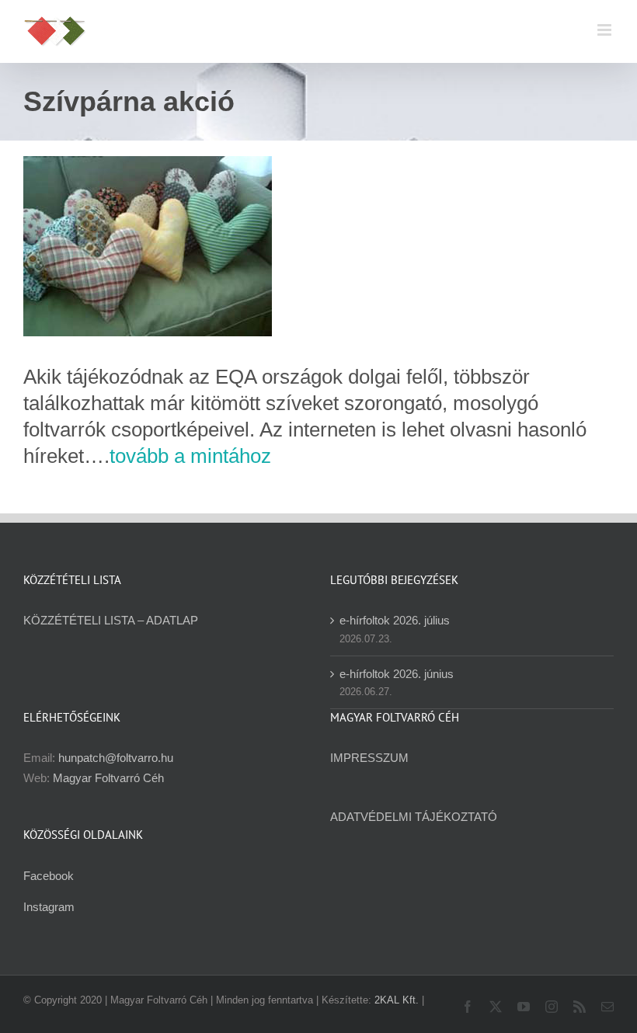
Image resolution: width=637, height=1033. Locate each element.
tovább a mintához (190, 456)
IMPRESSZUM (369, 757)
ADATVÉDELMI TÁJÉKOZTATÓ (413, 816)
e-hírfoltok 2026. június (396, 673)
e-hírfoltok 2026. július (394, 620)
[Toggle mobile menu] (605, 30)
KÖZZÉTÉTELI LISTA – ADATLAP (110, 620)
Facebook (48, 875)
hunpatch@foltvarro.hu (115, 757)
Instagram (49, 906)
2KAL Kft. (396, 1000)
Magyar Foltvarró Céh (108, 777)
